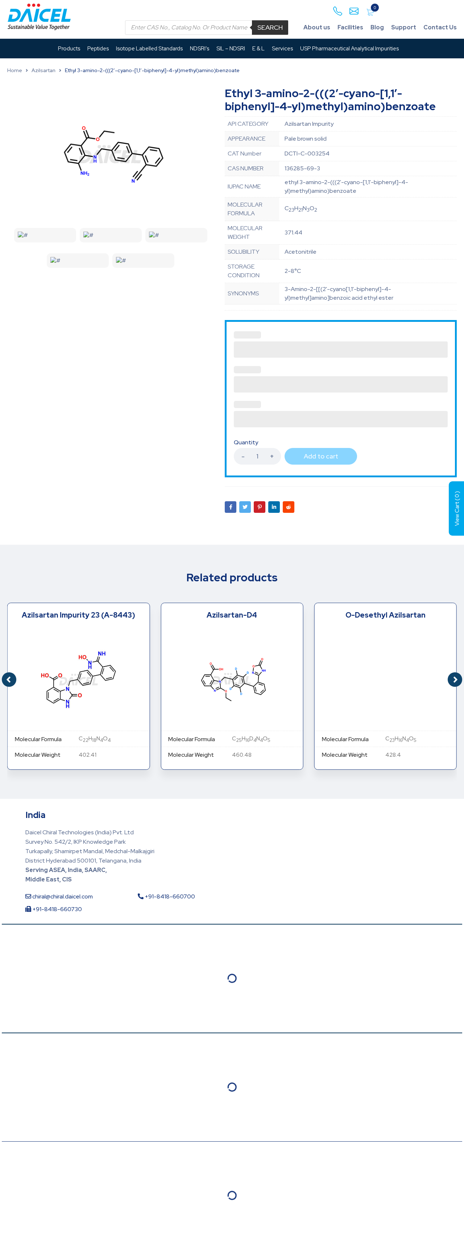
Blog (377, 27)
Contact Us (440, 27)
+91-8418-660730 (56, 909)
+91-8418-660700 (169, 896)
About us (316, 27)
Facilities (350, 27)
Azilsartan (43, 70)
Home (14, 70)
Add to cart (321, 456)
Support (403, 27)
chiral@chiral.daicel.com (62, 896)
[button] (455, 679)
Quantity (246, 442)
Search (270, 27)
